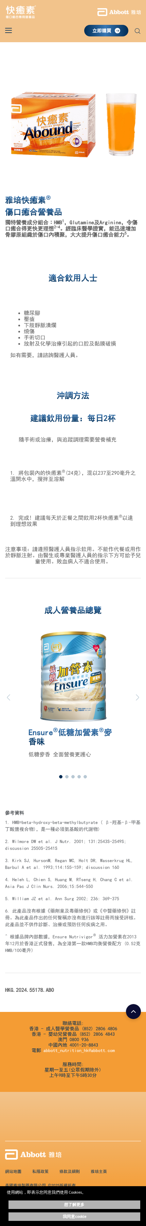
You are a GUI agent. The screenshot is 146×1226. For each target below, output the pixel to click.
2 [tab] (67, 776)
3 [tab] (73, 776)
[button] (137, 31)
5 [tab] (85, 776)
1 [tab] (60, 776)
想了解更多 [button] (74, 1204)
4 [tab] (79, 776)
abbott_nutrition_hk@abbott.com (79, 1050)
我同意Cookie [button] (74, 1216)
